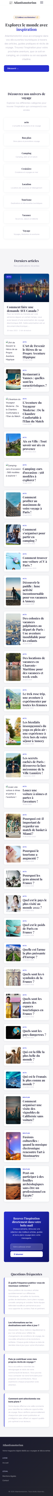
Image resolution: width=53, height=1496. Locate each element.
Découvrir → (13, 68)
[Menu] (41, 2)
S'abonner (18, 1254)
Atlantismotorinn (22, 2)
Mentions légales (9, 1476)
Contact (5, 1480)
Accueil (5, 1463)
